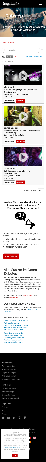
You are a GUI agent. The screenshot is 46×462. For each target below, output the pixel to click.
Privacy (32, 429)
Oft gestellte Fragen (9, 372)
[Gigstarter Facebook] (3, 418)
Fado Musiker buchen (11, 323)
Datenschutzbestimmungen (11, 448)
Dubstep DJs (13, 297)
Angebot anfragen (8, 391)
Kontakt (4, 414)
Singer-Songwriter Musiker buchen (16, 321)
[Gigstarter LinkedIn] (25, 418)
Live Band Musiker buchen (13, 335)
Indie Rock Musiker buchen (13, 330)
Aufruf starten (11, 256)
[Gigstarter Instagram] (19, 418)
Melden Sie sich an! (9, 369)
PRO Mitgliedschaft (9, 376)
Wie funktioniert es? (9, 388)
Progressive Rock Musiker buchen (16, 327)
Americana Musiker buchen (13, 340)
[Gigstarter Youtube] (8, 418)
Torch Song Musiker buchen (14, 337)
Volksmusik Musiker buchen (13, 342)
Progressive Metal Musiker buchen (16, 325)
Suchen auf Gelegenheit (10, 398)
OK (15, 455)
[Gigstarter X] (14, 418)
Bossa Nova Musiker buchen (14, 333)
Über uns (5, 407)
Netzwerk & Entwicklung (11, 379)
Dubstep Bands (27, 295)
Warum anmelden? (8, 366)
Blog (3, 410)
